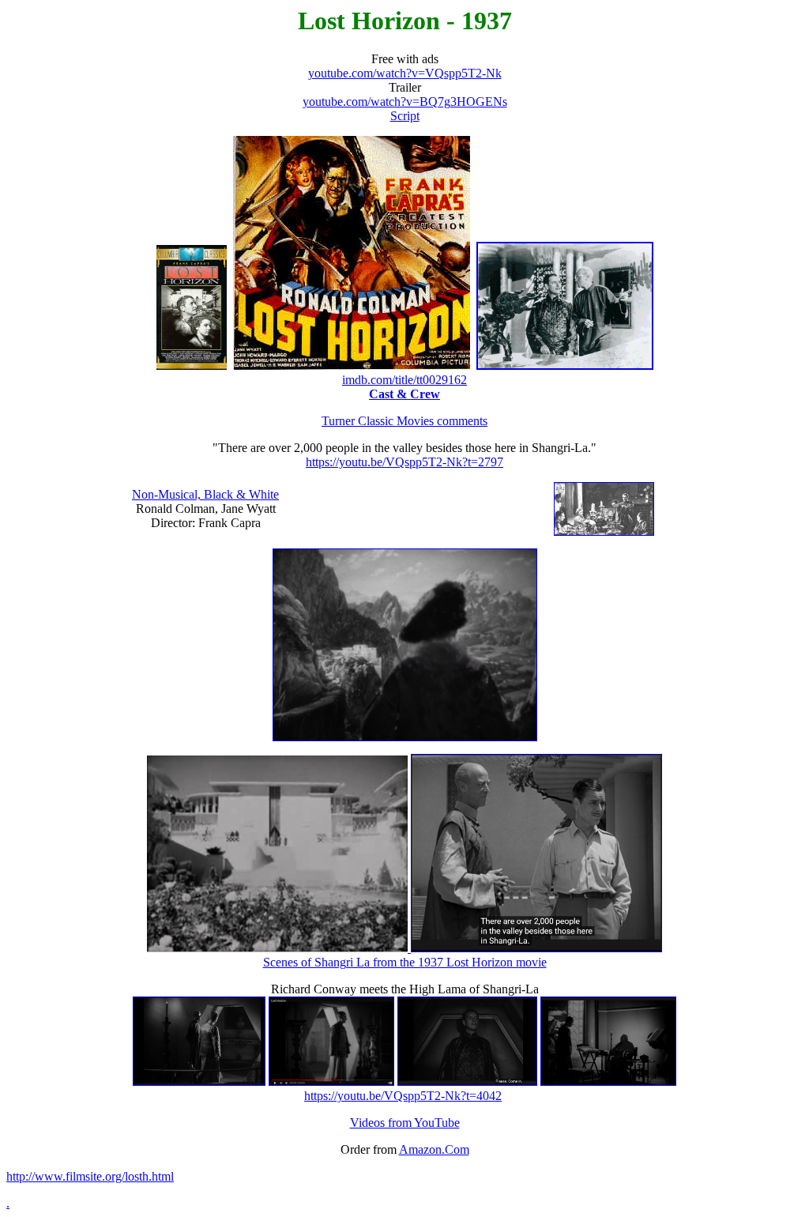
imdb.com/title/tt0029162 (404, 379)
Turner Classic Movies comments (404, 421)
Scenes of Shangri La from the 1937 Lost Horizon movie (405, 962)
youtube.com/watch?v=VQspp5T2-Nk (405, 73)
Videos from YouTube (405, 1122)
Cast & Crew (404, 394)
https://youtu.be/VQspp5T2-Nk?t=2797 (404, 462)
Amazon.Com (434, 1149)
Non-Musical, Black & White (205, 494)
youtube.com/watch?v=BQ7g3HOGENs (405, 101)
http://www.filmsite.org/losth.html (90, 1176)
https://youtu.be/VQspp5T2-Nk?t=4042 (403, 1095)
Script (405, 115)
